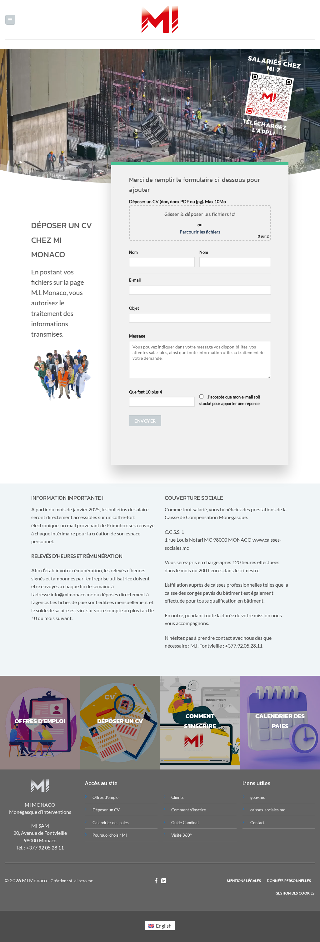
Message (137, 335)
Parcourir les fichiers (200, 231)
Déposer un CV (106, 809)
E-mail (135, 280)
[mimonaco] (160, 20)
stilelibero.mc (81, 880)
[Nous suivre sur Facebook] (156, 881)
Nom (133, 252)
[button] (10, 20)
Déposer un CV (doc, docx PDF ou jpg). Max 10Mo (199, 218)
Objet (134, 308)
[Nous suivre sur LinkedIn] (163, 881)
